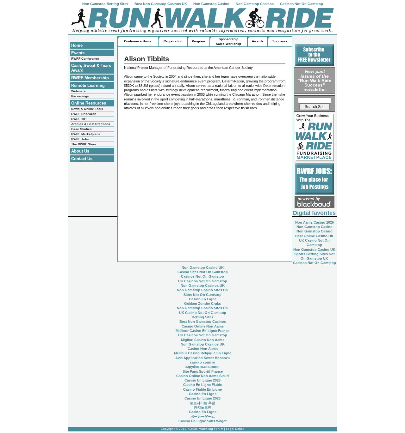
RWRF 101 (79, 119)
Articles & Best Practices (90, 124)
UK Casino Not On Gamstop (202, 313)
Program (198, 41)
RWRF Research (83, 114)
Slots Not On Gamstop (202, 295)
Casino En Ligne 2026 (202, 380)
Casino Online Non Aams (203, 326)
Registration (173, 41)
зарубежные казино (202, 367)
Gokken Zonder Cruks (202, 303)
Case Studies (81, 129)
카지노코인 (202, 407)
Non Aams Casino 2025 (314, 222)
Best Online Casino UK (314, 236)
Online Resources (88, 103)
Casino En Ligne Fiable (202, 385)
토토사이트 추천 (202, 403)
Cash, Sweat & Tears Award (91, 68)
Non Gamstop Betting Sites (105, 4)
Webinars (78, 91)
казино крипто (202, 362)
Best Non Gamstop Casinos (202, 321)
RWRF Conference (85, 58)
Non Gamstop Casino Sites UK (202, 290)
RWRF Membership (90, 77)
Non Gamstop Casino (211, 4)
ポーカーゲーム (202, 416)
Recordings (80, 96)
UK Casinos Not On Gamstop (202, 281)
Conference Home (138, 41)
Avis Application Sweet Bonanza (202, 358)
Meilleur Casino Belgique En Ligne (202, 353)
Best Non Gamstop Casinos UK (160, 4)
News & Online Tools (87, 109)
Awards (258, 41)
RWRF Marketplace (85, 134)
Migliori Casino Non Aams (202, 340)
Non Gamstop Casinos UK (203, 285)
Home (77, 45)
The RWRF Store (83, 144)
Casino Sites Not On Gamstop (203, 272)
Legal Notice (235, 428)
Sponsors (279, 41)
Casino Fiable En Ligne (202, 389)
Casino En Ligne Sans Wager (202, 421)
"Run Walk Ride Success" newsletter (314, 80)
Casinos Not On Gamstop (301, 4)
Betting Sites (202, 317)
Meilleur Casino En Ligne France (202, 331)
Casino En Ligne (202, 299)
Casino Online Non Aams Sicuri (202, 376)
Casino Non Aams (203, 349)
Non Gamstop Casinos (255, 4)
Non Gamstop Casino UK (314, 249)
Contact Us (81, 158)
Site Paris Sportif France (203, 371)
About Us (80, 151)
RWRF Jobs (80, 139)
